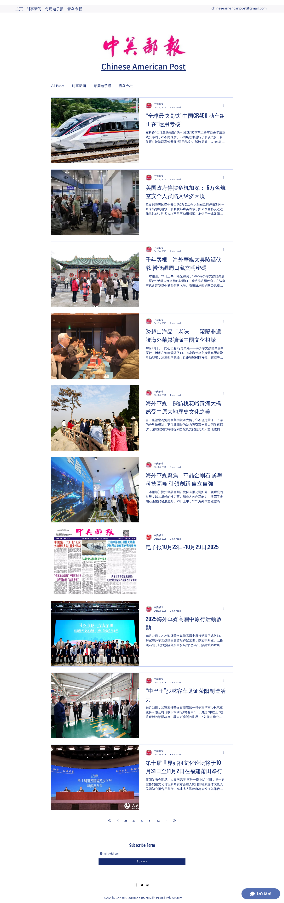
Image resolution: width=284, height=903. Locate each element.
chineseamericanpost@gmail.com (239, 8)
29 (134, 820)
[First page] (109, 820)
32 (158, 820)
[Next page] (166, 820)
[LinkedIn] (148, 885)
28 (125, 820)
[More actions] (225, 105)
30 (142, 820)
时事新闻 (79, 86)
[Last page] (174, 820)
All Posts (57, 86)
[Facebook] (136, 885)
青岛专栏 (126, 86)
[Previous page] (117, 820)
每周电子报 (102, 86)
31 (150, 820)
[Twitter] (142, 885)
